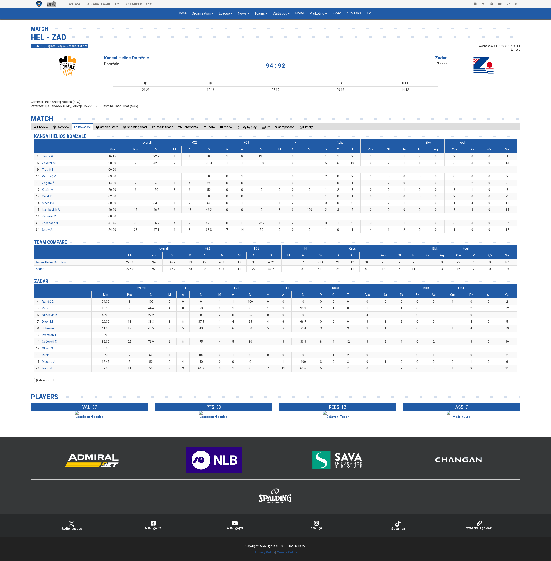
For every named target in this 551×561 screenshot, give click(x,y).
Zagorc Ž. (48, 183)
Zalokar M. (49, 163)
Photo (299, 13)
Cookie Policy (287, 552)
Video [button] (336, 13)
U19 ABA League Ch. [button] (102, 4)
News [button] (242, 13)
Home (182, 13)
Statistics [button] (280, 13)
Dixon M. (47, 321)
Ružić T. (47, 355)
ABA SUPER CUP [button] (137, 4)
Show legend (46, 380)
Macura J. (48, 361)
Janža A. (48, 156)
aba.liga (316, 528)
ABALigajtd (235, 528)
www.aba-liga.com (479, 528)
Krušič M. (48, 189)
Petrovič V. (49, 176)
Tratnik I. (47, 169)
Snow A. (47, 229)
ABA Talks (354, 13)
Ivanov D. (48, 368)
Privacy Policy (264, 552)
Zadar (441, 57)
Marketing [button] (316, 13)
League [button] (224, 13)
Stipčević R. (49, 315)
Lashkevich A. (51, 209)
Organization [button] (201, 13)
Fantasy (73, 4)
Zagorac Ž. (49, 216)
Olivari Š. (47, 348)
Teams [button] (260, 13)
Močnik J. (48, 203)
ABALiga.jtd (153, 528)
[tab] (41, 127)
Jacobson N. (50, 223)
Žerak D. (47, 196)
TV (369, 13)
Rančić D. (48, 301)
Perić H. (47, 308)
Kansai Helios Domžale (126, 57)
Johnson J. (49, 328)
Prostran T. (49, 335)
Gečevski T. (49, 341)
